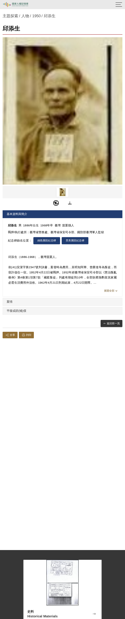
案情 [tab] (10, 301)
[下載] (69, 203)
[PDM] (56, 203)
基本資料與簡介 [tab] (17, 214)
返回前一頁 (113, 323)
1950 (36, 16)
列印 (28, 335)
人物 (25, 16)
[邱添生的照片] (62, 111)
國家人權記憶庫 (19, 4)
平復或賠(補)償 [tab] (16, 310)
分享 (12, 335)
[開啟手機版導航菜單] (118, 4)
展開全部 (109, 290)
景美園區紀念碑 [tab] (75, 240)
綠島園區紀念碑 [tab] (46, 240)
